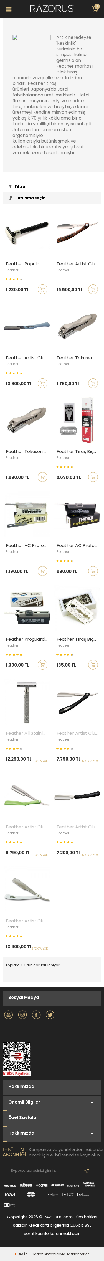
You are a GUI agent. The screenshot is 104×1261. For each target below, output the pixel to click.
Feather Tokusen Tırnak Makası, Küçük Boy (79, 358)
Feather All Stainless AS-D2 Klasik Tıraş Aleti (28, 733)
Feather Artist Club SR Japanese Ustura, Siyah (79, 827)
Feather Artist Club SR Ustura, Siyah (79, 733)
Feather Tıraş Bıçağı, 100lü (79, 451)
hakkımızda (21, 1133)
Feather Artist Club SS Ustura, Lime (28, 827)
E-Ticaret (35, 1254)
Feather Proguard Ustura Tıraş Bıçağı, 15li (28, 639)
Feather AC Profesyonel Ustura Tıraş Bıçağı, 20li (79, 545)
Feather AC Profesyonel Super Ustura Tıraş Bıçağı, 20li (28, 545)
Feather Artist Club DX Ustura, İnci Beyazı (28, 921)
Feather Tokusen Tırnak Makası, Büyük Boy (28, 451)
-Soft (21, 1254)
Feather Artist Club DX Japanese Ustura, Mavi (28, 358)
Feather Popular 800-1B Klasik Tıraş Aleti (28, 264)
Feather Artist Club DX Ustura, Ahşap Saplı (79, 264)
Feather (12, 270)
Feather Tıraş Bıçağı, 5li (79, 639)
